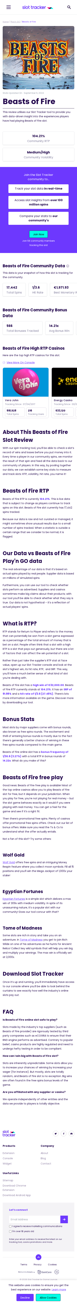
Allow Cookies (48, 1297)
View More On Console (21, 362)
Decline (25, 1297)
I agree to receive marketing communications (37, 1226)
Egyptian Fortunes (14, 899)
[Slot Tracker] (37, 7)
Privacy (38, 1264)
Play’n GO (15, 21)
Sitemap (8, 1180)
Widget (7, 1163)
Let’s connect (18, 1210)
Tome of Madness (31, 939)
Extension (9, 1153)
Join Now (38, 234)
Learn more (59, 1289)
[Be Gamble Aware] (26, 1272)
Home (6, 21)
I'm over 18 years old (23, 1231)
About (44, 1153)
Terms (23, 1264)
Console (8, 1158)
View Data (25, 382)
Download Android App (17, 1195)
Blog (43, 1158)
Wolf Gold (9, 862)
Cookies (52, 1264)
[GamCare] (45, 1272)
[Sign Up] (64, 1219)
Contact (46, 1163)
